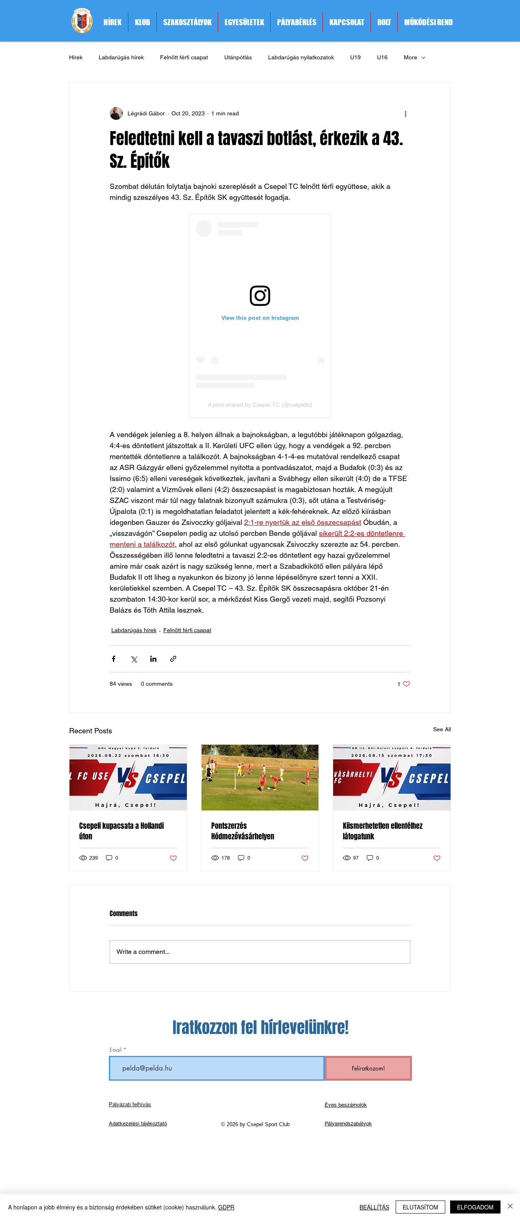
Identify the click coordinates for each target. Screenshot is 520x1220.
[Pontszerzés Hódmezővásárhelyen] (260, 777)
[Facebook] (501, 636)
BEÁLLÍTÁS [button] (374, 1207)
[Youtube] (501, 659)
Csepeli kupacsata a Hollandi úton (121, 831)
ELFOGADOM (475, 1207)
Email (115, 1050)
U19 (355, 57)
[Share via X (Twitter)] (133, 659)
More (410, 57)
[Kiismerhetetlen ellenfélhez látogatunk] (392, 777)
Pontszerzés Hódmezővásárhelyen (242, 831)
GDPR (226, 1207)
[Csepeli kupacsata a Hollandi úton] (128, 777)
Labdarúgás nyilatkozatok (301, 57)
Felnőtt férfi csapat (184, 57)
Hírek (75, 57)
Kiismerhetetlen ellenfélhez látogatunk (382, 831)
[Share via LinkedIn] (153, 659)
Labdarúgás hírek (121, 57)
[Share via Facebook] (113, 659)
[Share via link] (173, 659)
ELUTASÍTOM (420, 1207)
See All (442, 729)
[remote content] (260, 316)
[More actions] (405, 113)
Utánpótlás (238, 57)
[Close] (510, 1206)
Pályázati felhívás (130, 1104)
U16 (382, 57)
